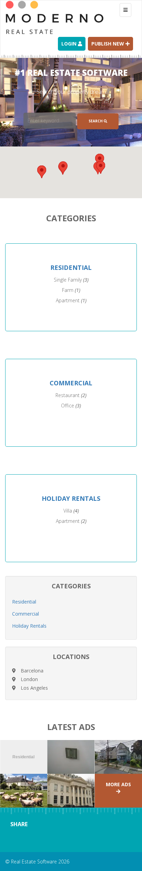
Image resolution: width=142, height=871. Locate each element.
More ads (118, 784)
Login (69, 43)
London (29, 679)
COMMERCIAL (71, 383)
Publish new (108, 43)
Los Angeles (34, 688)
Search (96, 121)
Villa (71, 510)
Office (71, 405)
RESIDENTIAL (71, 267)
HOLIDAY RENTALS (71, 498)
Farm (71, 290)
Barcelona (32, 670)
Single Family (71, 279)
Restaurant (71, 395)
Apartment (71, 300)
